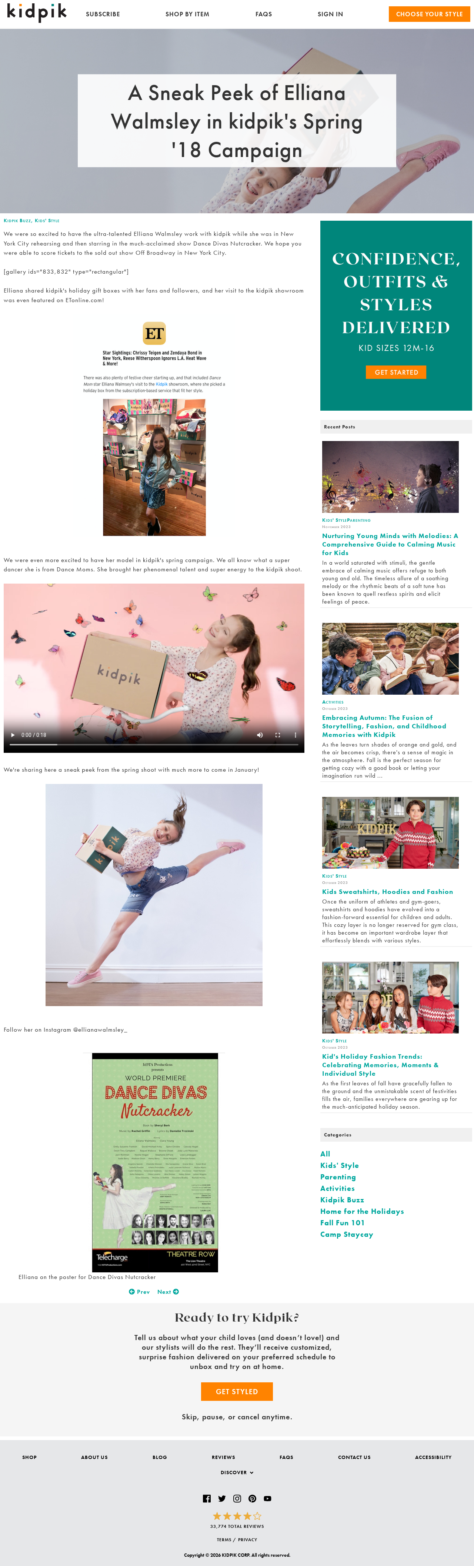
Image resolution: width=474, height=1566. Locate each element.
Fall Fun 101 (342, 1223)
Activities (337, 1188)
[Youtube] (267, 1499)
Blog (160, 1457)
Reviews (223, 1457)
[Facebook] (207, 1499)
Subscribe (103, 14)
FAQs (264, 14)
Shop (29, 1457)
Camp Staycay (347, 1234)
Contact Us (354, 1457)
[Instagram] (237, 1499)
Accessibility (433, 1457)
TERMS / (226, 1540)
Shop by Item (188, 14)
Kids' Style (47, 220)
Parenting (338, 1177)
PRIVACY (247, 1540)
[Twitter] (222, 1499)
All (325, 1154)
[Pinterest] (252, 1499)
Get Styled (237, 1391)
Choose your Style (429, 14)
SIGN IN (330, 14)
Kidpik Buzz (17, 220)
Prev (142, 1292)
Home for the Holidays (362, 1211)
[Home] (37, 21)
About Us (94, 1457)
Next (165, 1292)
